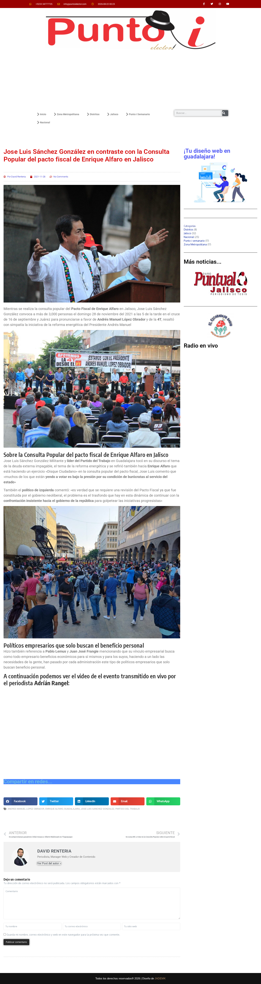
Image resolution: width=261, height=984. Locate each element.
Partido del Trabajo (127, 808)
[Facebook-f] (204, 4)
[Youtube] (228, 4)
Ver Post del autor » (49, 863)
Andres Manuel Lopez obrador (26, 808)
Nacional (45, 122)
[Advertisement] (130, 80)
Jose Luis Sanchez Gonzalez (97, 808)
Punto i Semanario (139, 114)
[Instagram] (220, 4)
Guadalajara (72, 808)
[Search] (225, 113)
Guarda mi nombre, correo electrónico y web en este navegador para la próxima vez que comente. (63, 934)
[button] (20, 801)
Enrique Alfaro (54, 808)
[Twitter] (212, 4)
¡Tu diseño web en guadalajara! (207, 153)
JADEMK (160, 978)
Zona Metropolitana (68, 114)
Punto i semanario (194, 240)
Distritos (94, 114)
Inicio (43, 114)
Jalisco (114, 114)
